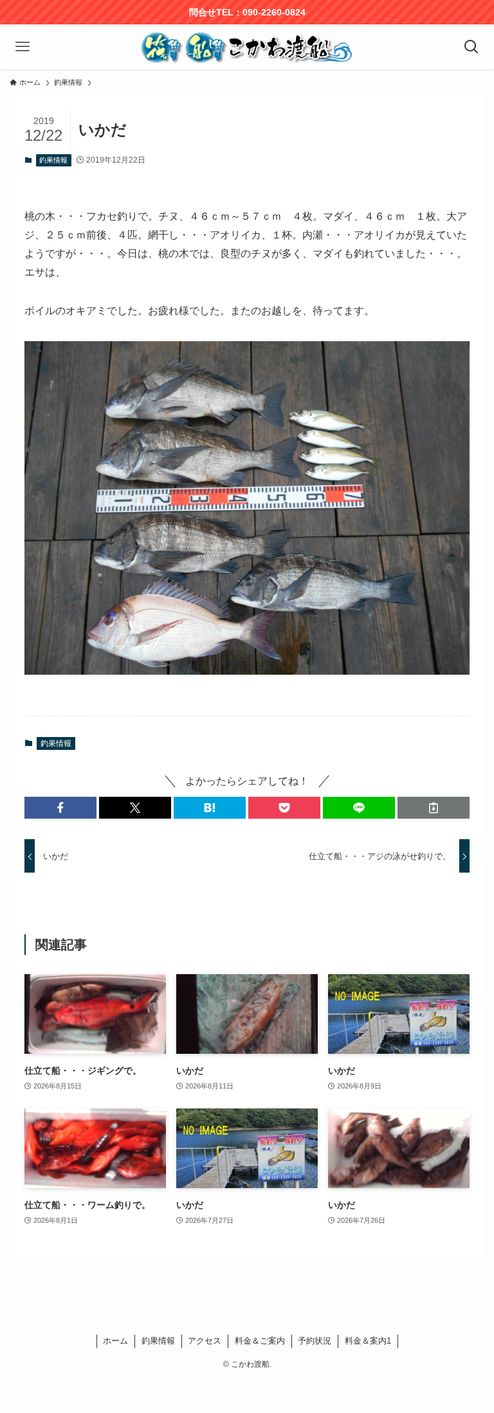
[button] (60, 808)
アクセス (204, 1341)
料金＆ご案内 (260, 1341)
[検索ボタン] (471, 46)
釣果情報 (53, 160)
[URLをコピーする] (434, 808)
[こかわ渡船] (247, 46)
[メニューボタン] (22, 46)
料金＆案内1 (368, 1341)
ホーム (115, 1341)
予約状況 (314, 1341)
